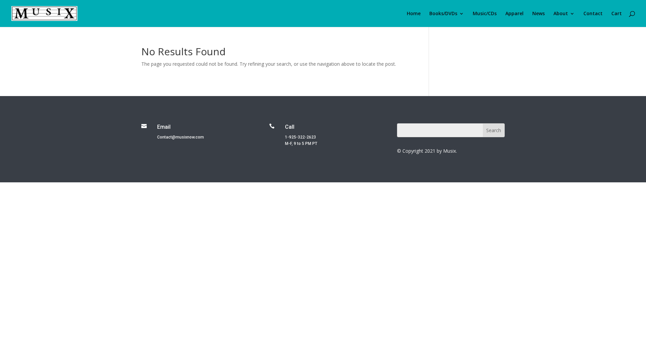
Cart (616, 14)
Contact (593, 14)
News (538, 14)
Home (414, 14)
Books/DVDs (443, 14)
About (560, 14)
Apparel (514, 14)
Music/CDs (485, 14)
